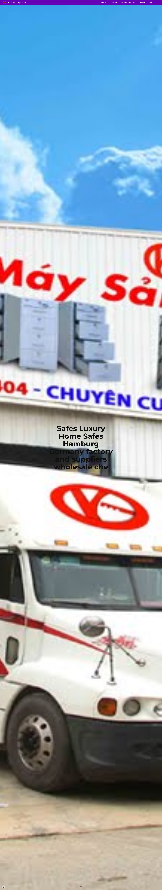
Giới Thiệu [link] (113, 2)
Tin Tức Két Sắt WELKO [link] (127, 2)
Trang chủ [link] (104, 2)
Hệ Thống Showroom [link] (147, 2)
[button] (160, 2)
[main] (81, 448)
